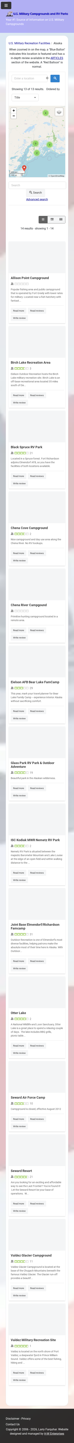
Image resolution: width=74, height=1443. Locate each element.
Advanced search (37, 199)
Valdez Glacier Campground (31, 1255)
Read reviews (37, 310)
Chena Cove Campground (29, 528)
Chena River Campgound (29, 605)
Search (37, 192)
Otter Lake (18, 1013)
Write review (19, 318)
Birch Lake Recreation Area (30, 362)
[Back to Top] (67, 1436)
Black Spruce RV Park (26, 447)
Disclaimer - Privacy (18, 1418)
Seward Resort (21, 1171)
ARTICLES (56, 58)
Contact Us (13, 1424)
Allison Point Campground (30, 278)
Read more (18, 310)
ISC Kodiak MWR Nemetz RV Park (35, 840)
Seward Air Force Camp (28, 1097)
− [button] (14, 116)
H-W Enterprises (54, 1433)
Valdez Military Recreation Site (33, 1340)
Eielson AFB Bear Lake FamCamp (35, 682)
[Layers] (59, 112)
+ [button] (14, 110)
